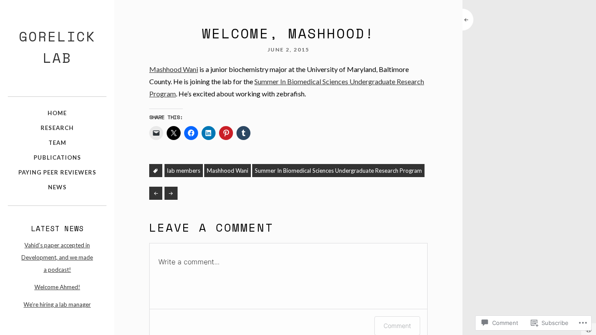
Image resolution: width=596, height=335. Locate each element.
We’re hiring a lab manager (57, 304)
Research (57, 127)
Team (57, 142)
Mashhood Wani (173, 69)
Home (57, 112)
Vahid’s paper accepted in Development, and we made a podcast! (57, 257)
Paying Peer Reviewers (57, 172)
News (57, 187)
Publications (57, 157)
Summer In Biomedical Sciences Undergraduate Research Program (338, 170)
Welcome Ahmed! (57, 287)
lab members (183, 170)
